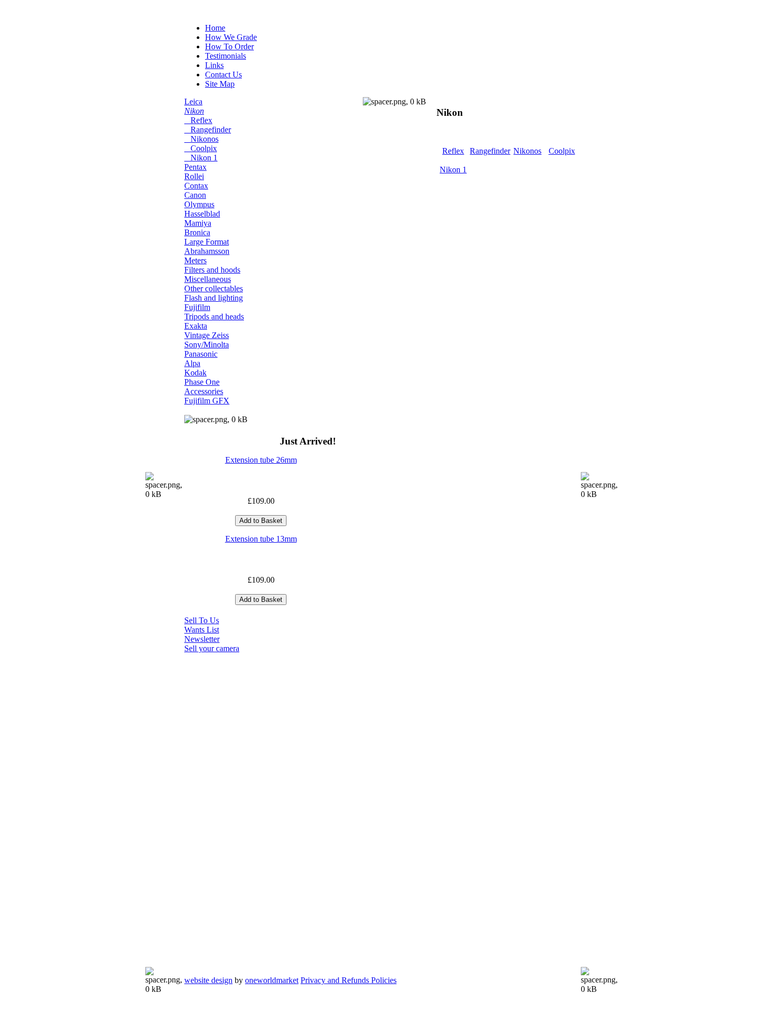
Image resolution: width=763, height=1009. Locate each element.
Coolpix (200, 148)
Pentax (195, 167)
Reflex (198, 120)
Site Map (220, 83)
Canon (195, 195)
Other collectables (213, 288)
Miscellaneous (207, 279)
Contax (196, 185)
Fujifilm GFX (206, 400)
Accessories (203, 391)
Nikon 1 (200, 157)
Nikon (194, 110)
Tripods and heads (214, 316)
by (241, 980)
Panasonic (200, 353)
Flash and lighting (213, 297)
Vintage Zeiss (206, 335)
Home (215, 27)
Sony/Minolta (206, 344)
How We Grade (231, 37)
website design (208, 980)
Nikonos (201, 138)
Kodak (195, 372)
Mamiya (197, 223)
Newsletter (202, 639)
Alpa (192, 363)
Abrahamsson (206, 251)
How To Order (229, 46)
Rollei (194, 176)
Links (214, 65)
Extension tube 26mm (261, 459)
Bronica (197, 232)
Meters (195, 260)
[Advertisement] (225, 809)
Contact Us (223, 74)
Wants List (201, 629)
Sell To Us (201, 620)
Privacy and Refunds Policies (349, 980)
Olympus (199, 204)
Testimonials (225, 55)
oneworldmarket (271, 980)
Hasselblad (202, 213)
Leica (193, 101)
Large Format (206, 241)
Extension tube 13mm (261, 538)
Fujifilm (197, 307)
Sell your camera (211, 648)
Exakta (195, 325)
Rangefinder (207, 129)
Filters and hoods (212, 269)
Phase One (202, 382)
